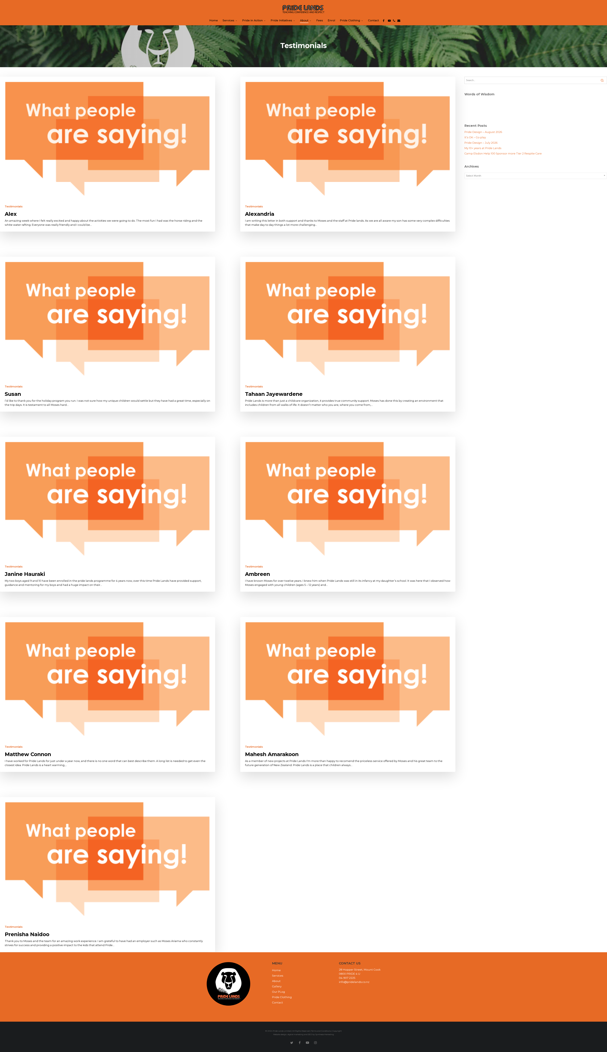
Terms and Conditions (321, 1031)
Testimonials (14, 206)
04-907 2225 (347, 977)
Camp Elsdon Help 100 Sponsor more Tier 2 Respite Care (503, 153)
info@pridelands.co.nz (354, 982)
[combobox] (535, 176)
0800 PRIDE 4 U (349, 973)
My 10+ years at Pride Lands (482, 148)
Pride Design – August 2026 (483, 132)
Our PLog (278, 991)
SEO (310, 1034)
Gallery (277, 986)
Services (277, 975)
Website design (280, 1034)
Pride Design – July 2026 (481, 142)
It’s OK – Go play (475, 137)
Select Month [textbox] (473, 175)
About (276, 981)
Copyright (337, 1031)
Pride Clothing (282, 997)
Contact (277, 1002)
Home (276, 970)
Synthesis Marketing (324, 1034)
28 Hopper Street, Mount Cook (359, 969)
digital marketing (296, 1034)
